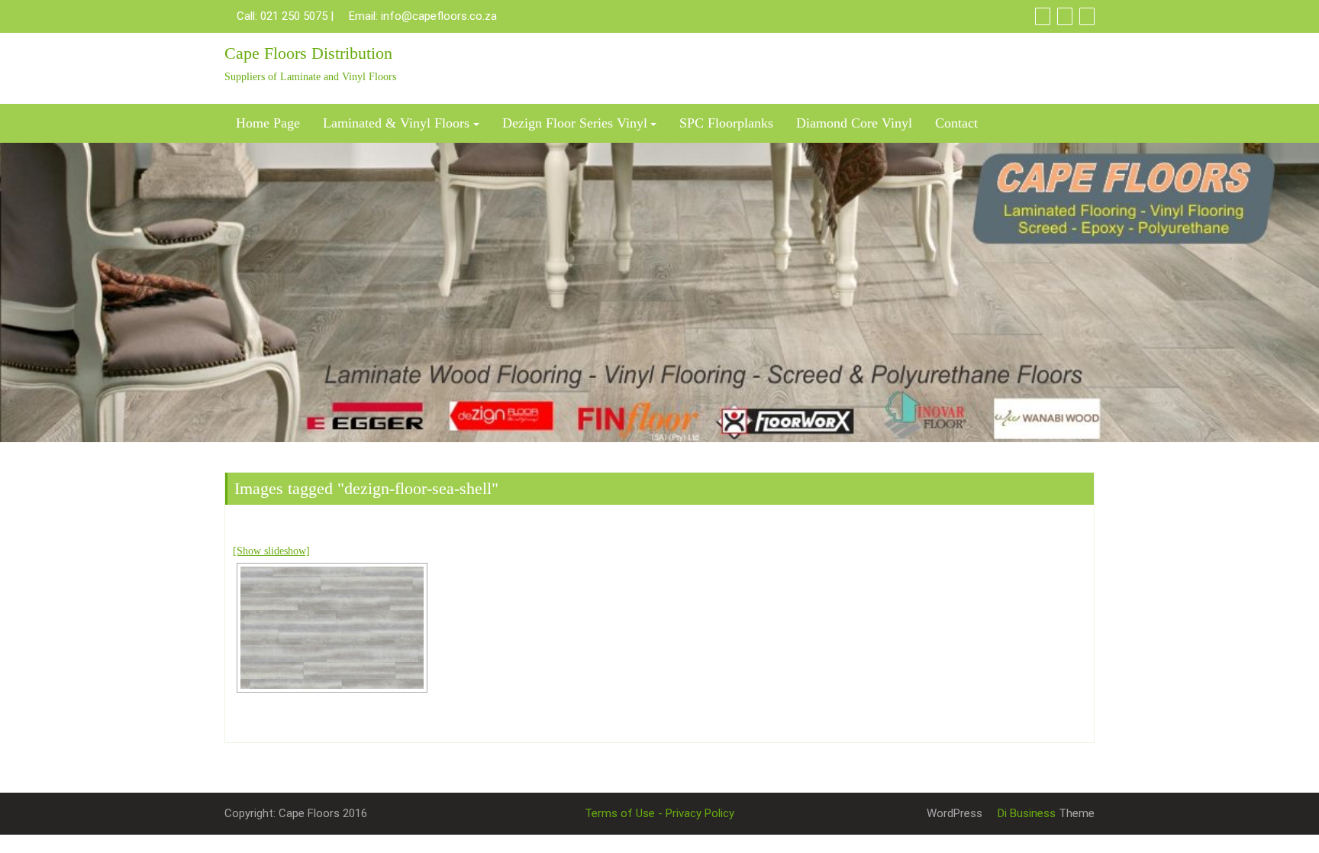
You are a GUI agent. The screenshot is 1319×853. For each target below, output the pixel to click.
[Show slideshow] (271, 551)
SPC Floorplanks (726, 123)
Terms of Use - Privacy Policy (659, 813)
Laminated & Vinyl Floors (396, 123)
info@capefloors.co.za (439, 16)
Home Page (268, 123)
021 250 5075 (293, 16)
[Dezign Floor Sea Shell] (332, 628)
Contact (956, 123)
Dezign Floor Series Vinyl (574, 123)
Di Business (1025, 813)
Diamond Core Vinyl (854, 123)
